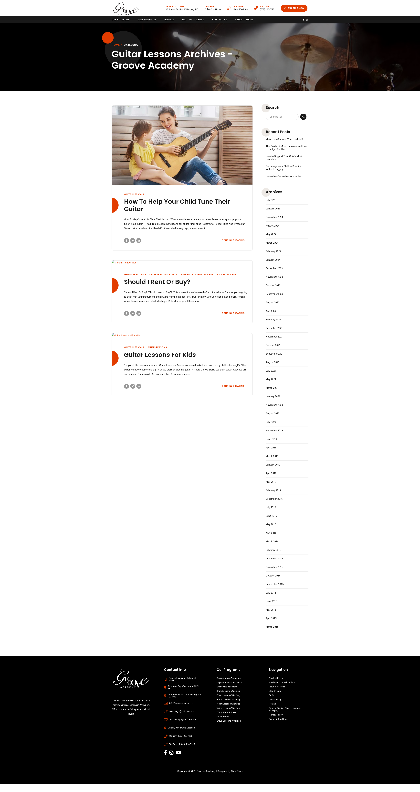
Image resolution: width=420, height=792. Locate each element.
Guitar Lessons (134, 194)
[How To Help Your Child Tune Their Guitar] (182, 145)
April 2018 (271, 473)
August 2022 (272, 302)
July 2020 (271, 422)
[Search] (303, 117)
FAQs (271, 695)
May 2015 (271, 609)
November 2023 (274, 276)
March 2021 (272, 387)
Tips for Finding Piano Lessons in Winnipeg (285, 709)
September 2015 (275, 584)
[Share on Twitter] (132, 240)
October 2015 (273, 575)
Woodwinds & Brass (226, 712)
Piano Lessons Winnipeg (228, 695)
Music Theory (223, 716)
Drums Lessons (134, 274)
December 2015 (274, 558)
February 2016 (273, 550)
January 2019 (273, 464)
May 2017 (271, 481)
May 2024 (271, 234)
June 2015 (271, 601)
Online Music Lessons (227, 686)
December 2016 (274, 498)
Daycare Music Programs (229, 678)
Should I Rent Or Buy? (157, 282)
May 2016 (271, 524)
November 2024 (274, 217)
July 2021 (271, 370)
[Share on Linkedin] (138, 240)
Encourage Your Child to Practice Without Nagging (283, 168)
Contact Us (219, 19)
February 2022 (273, 319)
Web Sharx (237, 771)
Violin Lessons (226, 274)
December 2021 (274, 328)
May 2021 (271, 379)
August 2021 (272, 362)
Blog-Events (275, 691)
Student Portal (276, 678)
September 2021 (275, 353)
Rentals (169, 19)
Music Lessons (120, 19)
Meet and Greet (147, 19)
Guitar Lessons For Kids (160, 354)
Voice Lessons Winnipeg (228, 708)
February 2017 (273, 490)
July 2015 (271, 592)
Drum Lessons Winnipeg (228, 691)
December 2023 (274, 268)
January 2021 (273, 396)
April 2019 (271, 447)
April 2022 (271, 311)
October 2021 (273, 345)
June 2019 (271, 439)
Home (116, 45)
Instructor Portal (277, 686)
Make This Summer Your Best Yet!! (285, 139)
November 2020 (274, 404)
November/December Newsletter (283, 176)
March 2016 (272, 541)
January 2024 (273, 259)
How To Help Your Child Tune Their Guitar (177, 205)
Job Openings (276, 699)
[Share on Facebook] (126, 240)
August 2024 (272, 225)
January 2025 (273, 208)
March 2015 (272, 626)
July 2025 (271, 200)
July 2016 (271, 507)
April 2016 (271, 533)
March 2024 (272, 242)
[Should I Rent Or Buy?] (182, 262)
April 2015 (271, 618)
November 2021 (274, 336)
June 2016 (271, 515)
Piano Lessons (203, 274)
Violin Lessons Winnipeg (228, 703)
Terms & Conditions (278, 719)
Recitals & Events (193, 19)
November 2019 (274, 430)
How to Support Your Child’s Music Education (284, 158)
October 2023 (273, 285)
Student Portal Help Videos (282, 682)
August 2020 (272, 413)
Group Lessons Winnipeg (229, 720)
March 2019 (272, 456)
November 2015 (274, 567)
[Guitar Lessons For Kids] (182, 335)
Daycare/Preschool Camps (229, 682)
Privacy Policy (276, 714)
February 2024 (273, 251)
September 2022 (275, 294)
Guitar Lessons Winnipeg (229, 699)
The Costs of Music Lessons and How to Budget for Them (286, 148)
